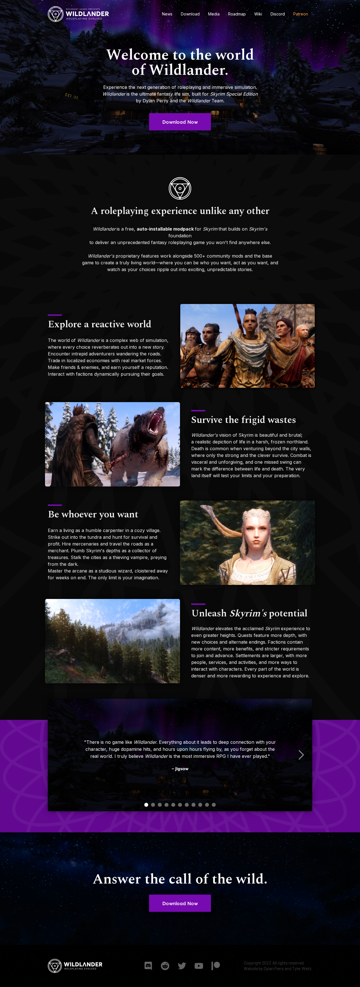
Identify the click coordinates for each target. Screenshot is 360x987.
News (167, 14)
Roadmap (237, 14)
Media (214, 14)
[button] (301, 755)
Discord (278, 14)
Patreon (300, 14)
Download (190, 14)
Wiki (258, 14)
